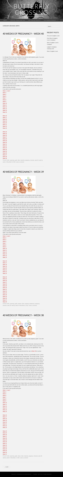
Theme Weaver (47, 474)
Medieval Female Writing (17, 20)
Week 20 (5, 122)
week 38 (40, 456)
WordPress (27, 474)
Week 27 (5, 137)
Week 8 (4, 99)
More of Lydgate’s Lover (52, 51)
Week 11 (5, 105)
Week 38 (5, 156)
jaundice (19, 303)
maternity (22, 160)
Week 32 (5, 146)
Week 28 (5, 138)
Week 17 (5, 117)
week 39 (9, 305)
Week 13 (5, 108)
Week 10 (5, 103)
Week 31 (5, 144)
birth (8, 160)
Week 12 (5, 106)
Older (6, 466)
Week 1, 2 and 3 (6, 90)
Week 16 (5, 115)
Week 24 (5, 131)
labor (19, 160)
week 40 (36, 160)
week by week (15, 305)
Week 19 (5, 121)
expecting (12, 160)
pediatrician (31, 303)
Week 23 (5, 128)
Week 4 (4, 92)
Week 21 (5, 124)
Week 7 (4, 98)
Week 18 (5, 119)
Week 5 (4, 94)
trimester (32, 160)
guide (16, 160)
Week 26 (5, 135)
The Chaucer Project (34, 20)
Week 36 (5, 153)
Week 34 (5, 149)
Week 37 (5, 154)
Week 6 (4, 96)
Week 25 (5, 133)
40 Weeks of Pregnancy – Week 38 (23, 315)
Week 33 (5, 147)
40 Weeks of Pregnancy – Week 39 (23, 171)
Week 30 (5, 142)
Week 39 (5, 158)
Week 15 (5, 112)
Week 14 (5, 110)
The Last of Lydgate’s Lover (53, 35)
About (5, 20)
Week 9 (4, 101)
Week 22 (5, 126)
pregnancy (27, 160)
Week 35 (5, 151)
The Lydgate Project (50, 20)
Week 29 (5, 140)
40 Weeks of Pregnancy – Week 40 (23, 33)
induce (19, 456)
